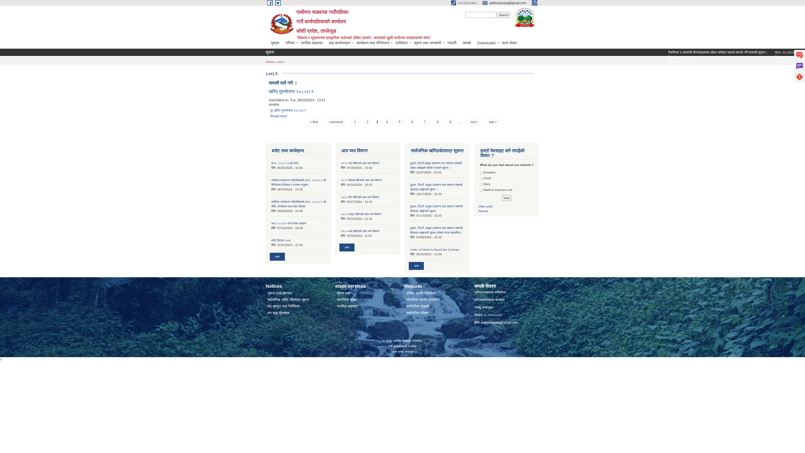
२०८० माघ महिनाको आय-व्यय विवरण (360, 231)
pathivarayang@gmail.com (499, 322)
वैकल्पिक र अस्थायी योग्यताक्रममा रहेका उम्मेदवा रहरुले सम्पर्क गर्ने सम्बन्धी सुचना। (692, 52)
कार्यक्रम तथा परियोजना (373, 43)
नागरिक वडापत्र (312, 43)
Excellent (489, 172)
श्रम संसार (509, 43)
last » (493, 122)
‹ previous (335, 122)
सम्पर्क (467, 43)
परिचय (290, 43)
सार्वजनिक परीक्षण (417, 313)
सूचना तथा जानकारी (427, 43)
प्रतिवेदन (401, 43)
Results (483, 211)
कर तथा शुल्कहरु (278, 313)
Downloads (486, 43)
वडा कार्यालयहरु (339, 43)
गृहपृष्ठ (275, 43)
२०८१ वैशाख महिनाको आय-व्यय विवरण (361, 180)
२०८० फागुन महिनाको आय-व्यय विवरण (361, 214)
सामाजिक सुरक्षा (347, 300)
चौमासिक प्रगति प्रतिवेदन (423, 300)
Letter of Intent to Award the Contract (434, 249)
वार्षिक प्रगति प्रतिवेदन (421, 293)
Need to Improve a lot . (498, 189)
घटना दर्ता (343, 293)
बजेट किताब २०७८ (281, 240)
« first (314, 122)
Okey (486, 184)
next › (474, 122)
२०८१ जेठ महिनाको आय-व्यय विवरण (360, 163)
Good (487, 178)
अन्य (277, 256)
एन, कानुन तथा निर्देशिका (283, 306)
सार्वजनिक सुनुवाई (417, 306)
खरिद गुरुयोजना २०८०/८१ (291, 91)
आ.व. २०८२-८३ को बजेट (285, 163)
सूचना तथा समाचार (279, 293)
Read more (278, 116)
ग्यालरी (451, 43)
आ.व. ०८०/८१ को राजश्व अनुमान (288, 223)
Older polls (485, 206)
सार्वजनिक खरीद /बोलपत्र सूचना (288, 300)
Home (270, 62)
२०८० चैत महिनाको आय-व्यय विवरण (360, 197)
